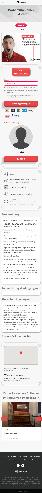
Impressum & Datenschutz (25, 460)
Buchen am (8, 80)
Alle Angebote (11, 456)
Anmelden (17, 378)
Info (3, 456)
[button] (21, 353)
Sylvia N (21, 152)
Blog (19, 456)
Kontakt (25, 456)
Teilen (22, 29)
